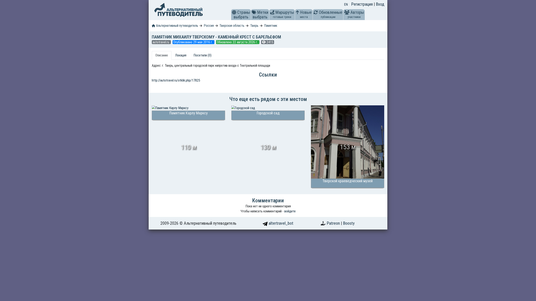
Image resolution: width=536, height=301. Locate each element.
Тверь (254, 26)
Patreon (334, 223)
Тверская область (231, 26)
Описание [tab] (161, 55)
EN (346, 4)
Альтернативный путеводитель (176, 26)
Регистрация (362, 4)
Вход (380, 4)
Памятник (270, 26)
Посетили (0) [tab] (202, 55)
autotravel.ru (161, 42)
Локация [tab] (180, 55)
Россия (209, 26)
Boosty (348, 223)
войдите (290, 211)
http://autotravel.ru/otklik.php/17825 (176, 80)
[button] (234, 12)
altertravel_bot (280, 223)
